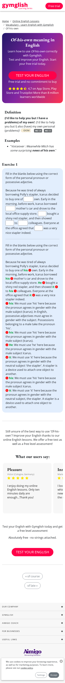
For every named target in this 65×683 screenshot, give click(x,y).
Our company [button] (10, 606)
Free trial (54, 6)
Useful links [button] (9, 639)
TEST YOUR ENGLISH (32, 75)
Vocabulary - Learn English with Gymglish (30, 24)
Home (5, 21)
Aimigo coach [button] (10, 623)
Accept (53, 675)
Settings (41, 675)
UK (39, 130)
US (49, 130)
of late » (32, 586)
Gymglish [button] (7, 615)
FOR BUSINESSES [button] (11, 631)
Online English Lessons (25, 21)
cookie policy (27, 667)
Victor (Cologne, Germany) (20, 474)
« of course (32, 576)
